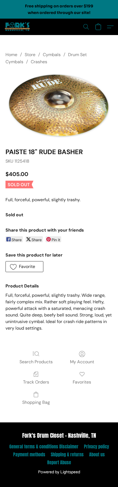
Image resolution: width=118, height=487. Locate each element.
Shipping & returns (67, 454)
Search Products (36, 362)
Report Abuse (59, 462)
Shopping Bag (36, 402)
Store (30, 54)
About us (97, 454)
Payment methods (29, 454)
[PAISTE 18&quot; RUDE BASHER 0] (59, 105)
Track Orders (36, 382)
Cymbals (52, 54)
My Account (82, 362)
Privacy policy (96, 446)
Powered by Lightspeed (59, 472)
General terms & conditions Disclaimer (43, 446)
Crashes (39, 62)
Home (11, 54)
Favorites (82, 382)
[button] (18, 27)
